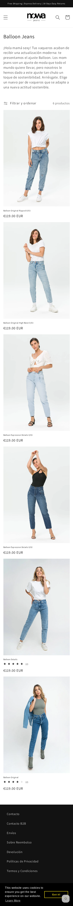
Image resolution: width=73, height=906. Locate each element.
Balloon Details (10, 659)
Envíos (11, 833)
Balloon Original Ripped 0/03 (17, 210)
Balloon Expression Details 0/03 (18, 435)
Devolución (15, 852)
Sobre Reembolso (19, 842)
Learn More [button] (13, 900)
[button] (5, 17)
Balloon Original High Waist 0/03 (18, 322)
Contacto (13, 814)
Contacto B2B (16, 823)
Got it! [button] (56, 894)
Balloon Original (11, 777)
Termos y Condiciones (22, 871)
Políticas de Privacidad (23, 861)
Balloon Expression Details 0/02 (18, 547)
